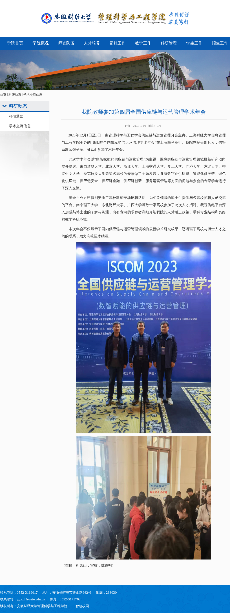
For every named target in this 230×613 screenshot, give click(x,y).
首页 (3, 94)
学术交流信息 (32, 94)
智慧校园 (82, 606)
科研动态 (15, 94)
